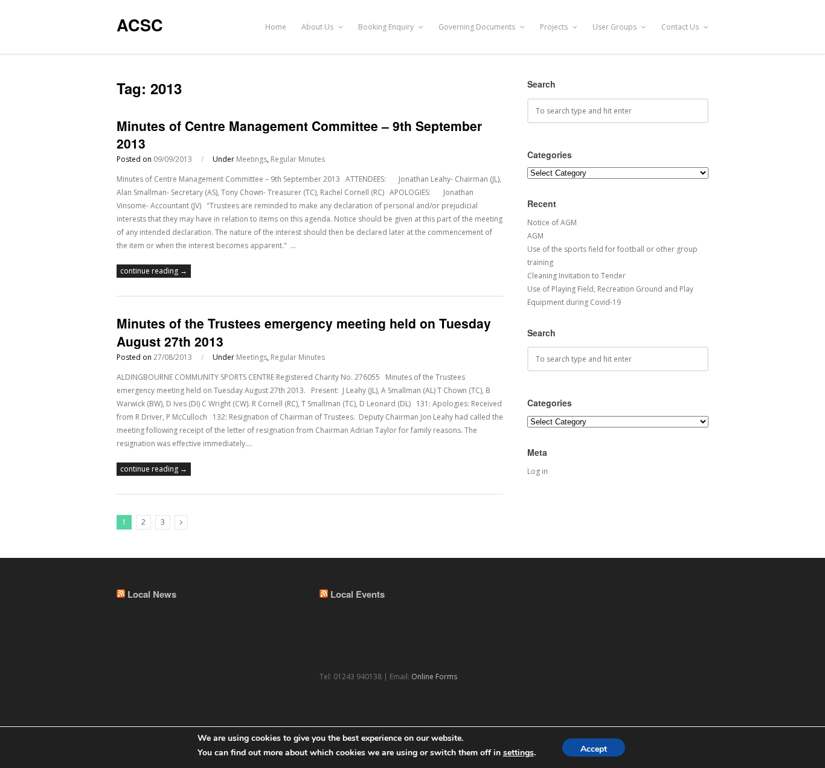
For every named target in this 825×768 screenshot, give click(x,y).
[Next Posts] (181, 522)
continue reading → (153, 271)
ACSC (140, 24)
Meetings (251, 159)
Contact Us (681, 27)
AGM (535, 236)
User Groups (615, 27)
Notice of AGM (552, 222)
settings (518, 752)
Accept (593, 749)
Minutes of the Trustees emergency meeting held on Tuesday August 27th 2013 (304, 332)
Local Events (357, 594)
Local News (151, 594)
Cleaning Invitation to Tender (576, 275)
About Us (318, 27)
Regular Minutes (298, 159)
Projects (555, 27)
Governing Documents (477, 27)
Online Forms (434, 676)
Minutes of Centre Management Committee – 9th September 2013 (299, 134)
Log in (537, 471)
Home (275, 27)
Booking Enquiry (387, 27)
